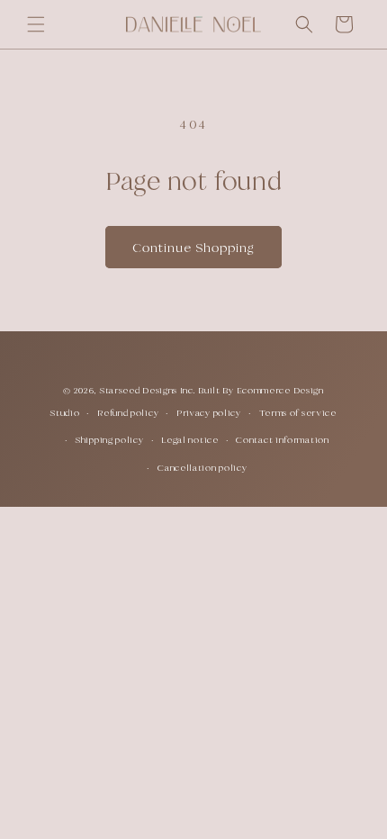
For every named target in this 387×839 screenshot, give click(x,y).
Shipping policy (110, 440)
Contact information (282, 440)
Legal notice (189, 440)
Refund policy (127, 413)
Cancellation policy (202, 468)
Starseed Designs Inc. (148, 390)
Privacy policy (208, 413)
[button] (36, 24)
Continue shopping (193, 247)
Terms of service (298, 413)
